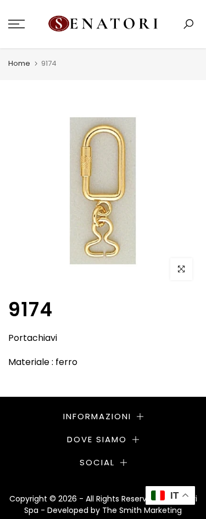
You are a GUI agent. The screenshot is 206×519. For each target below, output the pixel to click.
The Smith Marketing (142, 510)
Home (19, 63)
